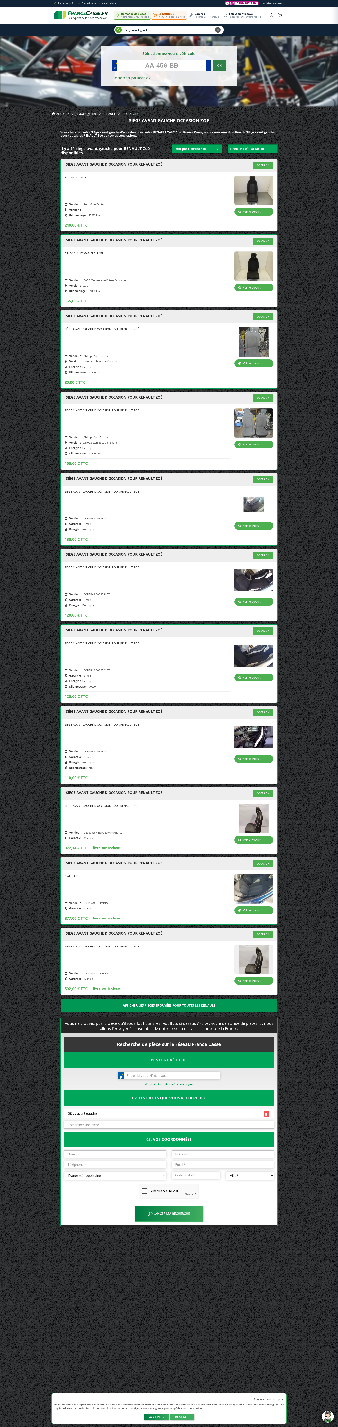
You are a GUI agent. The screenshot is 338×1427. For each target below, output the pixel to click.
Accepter (156, 1417)
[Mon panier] (280, 15)
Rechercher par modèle (131, 78)
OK (219, 65)
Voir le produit (252, 211)
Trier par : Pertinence (197, 149)
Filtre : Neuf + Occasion (252, 149)
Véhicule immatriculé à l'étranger (169, 1084)
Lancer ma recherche (171, 1213)
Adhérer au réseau (273, 3)
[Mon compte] (271, 15)
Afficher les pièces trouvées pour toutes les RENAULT (169, 1005)
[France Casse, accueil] (81, 15)
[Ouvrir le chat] (328, 1419)
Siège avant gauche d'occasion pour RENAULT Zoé (114, 164)
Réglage (182, 1417)
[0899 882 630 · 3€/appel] (242, 3)
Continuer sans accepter (268, 1399)
